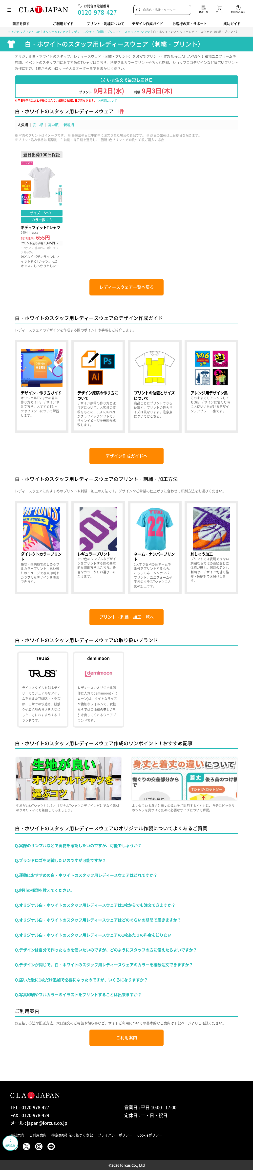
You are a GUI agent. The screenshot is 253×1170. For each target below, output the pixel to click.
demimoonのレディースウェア (98, 689)
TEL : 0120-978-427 (29, 1107)
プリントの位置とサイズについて (155, 386)
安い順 (38, 124)
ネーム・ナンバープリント (155, 547)
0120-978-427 (97, 12)
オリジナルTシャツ (55, 31)
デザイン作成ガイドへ (126, 456)
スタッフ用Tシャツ (137, 31)
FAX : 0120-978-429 (29, 1115)
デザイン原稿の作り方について (98, 386)
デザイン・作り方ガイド (41, 386)
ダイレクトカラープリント (41, 547)
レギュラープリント (98, 547)
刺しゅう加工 (211, 547)
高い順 (53, 124)
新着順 (68, 124)
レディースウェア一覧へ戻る (126, 287)
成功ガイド (232, 23)
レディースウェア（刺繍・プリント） (96, 31)
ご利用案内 (126, 1037)
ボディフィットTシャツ (41, 209)
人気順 (23, 124)
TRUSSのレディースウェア (43, 689)
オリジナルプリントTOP (23, 31)
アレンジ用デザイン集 (211, 386)
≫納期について (107, 100)
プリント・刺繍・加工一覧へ (126, 617)
